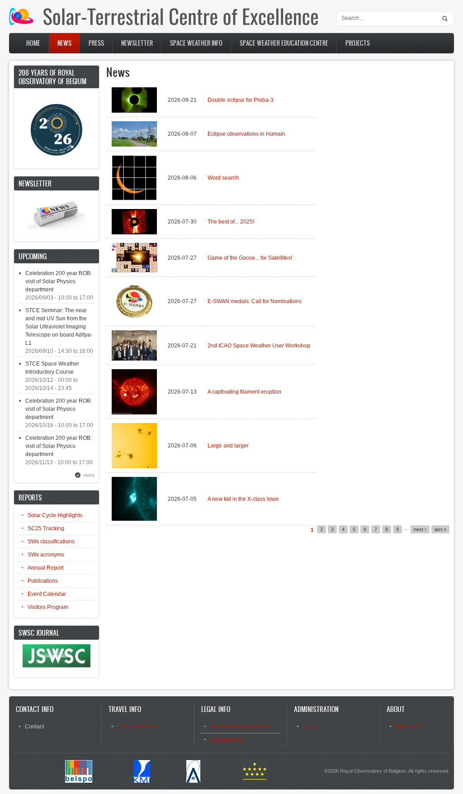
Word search (223, 178)
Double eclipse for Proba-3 (241, 100)
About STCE (411, 726)
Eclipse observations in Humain (246, 134)
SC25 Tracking (46, 528)
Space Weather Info (196, 43)
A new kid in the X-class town (243, 499)
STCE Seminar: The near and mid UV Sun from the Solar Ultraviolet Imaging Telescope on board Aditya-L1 (58, 326)
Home (33, 43)
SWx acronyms (46, 555)
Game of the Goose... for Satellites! (250, 258)
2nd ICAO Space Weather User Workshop (259, 345)
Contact (34, 726)
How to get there (138, 726)
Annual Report (45, 568)
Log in (310, 726)
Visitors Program (48, 607)
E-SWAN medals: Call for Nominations (255, 301)
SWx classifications (51, 541)
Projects (357, 43)
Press (96, 43)
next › (420, 529)
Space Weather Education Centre (284, 43)
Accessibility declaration (239, 726)
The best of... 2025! (231, 222)
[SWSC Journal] (56, 665)
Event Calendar (47, 594)
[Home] (163, 23)
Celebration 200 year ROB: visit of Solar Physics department (58, 281)
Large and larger (228, 445)
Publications (43, 581)
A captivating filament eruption (244, 392)
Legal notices (226, 740)
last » (440, 529)
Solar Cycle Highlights (55, 515)
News (64, 43)
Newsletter (137, 43)
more (88, 475)
